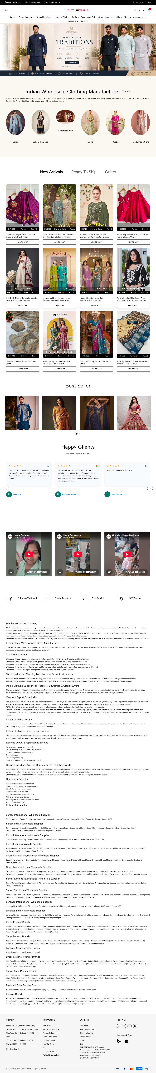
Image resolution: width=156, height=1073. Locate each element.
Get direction (11, 1049)
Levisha (103, 961)
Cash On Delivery (50, 1037)
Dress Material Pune (90, 871)
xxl (61, 289)
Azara (109, 961)
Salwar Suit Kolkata (70, 897)
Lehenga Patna (82, 915)
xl (56, 289)
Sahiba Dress (67, 975)
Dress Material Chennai (138, 874)
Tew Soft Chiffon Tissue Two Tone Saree (21, 362)
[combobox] (9, 10)
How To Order (48, 1044)
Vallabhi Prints (46, 1004)
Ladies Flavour (92, 927)
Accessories (138, 17)
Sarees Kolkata (42, 831)
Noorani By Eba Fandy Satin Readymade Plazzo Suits (92, 299)
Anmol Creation (133, 941)
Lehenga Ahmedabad (14, 918)
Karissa (55, 929)
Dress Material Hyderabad (36, 871)
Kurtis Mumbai (12, 848)
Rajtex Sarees (11, 998)
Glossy (146, 964)
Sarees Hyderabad (27, 828)
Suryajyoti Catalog (51, 998)
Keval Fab (19, 990)
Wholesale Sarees (13, 659)
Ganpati (75, 964)
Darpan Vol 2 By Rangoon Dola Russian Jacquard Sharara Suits (57, 299)
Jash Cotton (61, 961)
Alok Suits (10, 961)
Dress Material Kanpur (14, 874)
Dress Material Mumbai (15, 871)
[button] (76, 433)
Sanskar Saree (58, 941)
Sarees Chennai (55, 831)
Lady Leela (115, 929)
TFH (142, 941)
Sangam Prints (35, 941)
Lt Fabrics (121, 941)
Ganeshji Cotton (119, 961)
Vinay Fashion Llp (13, 978)
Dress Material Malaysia (15, 860)
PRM (58, 927)
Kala (96, 961)
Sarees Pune (63, 828)
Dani (88, 975)
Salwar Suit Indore (63, 895)
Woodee (9, 929)
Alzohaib (48, 981)
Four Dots (93, 978)
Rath (80, 941)
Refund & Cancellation (52, 1055)
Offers (110, 171)
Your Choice (11, 975)
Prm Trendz (57, 964)
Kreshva (37, 1004)
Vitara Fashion (104, 927)
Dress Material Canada (50, 860)
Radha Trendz (78, 990)
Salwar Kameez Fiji (33, 883)
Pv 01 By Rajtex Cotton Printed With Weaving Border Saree (133, 362)
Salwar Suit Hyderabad (31, 895)
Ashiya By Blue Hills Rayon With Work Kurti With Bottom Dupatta (131, 299)
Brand (82, 1040)
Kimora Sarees (76, 943)
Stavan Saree (104, 941)
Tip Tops (20, 932)
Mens (126, 17)
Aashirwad (35, 975)
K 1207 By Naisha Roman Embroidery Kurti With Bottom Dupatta (22, 299)
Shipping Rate (48, 1051)
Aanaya (79, 1004)
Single (83, 21)
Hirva (78, 929)
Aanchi (22, 1004)
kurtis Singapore (59, 840)
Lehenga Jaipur (95, 915)
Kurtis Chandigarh (122, 848)
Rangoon (51, 927)
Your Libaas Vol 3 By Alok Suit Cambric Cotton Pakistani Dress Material (94, 235)
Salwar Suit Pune (78, 895)
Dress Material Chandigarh (56, 874)
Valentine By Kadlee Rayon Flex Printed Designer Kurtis (57, 362)
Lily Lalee (24, 929)
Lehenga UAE (116, 906)
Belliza (76, 961)
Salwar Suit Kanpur (123, 895)
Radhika (17, 927)
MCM (9, 967)
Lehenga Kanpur (108, 915)
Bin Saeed (103, 964)
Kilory (103, 975)
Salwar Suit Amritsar (53, 897)
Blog (81, 1044)
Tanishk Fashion (111, 978)
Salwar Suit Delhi (48, 895)
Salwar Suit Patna (92, 895)
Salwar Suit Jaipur (108, 895)
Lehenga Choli (61, 17)
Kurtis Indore (49, 848)
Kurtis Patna (71, 848)
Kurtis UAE (100, 840)
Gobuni (18, 943)
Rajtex (67, 941)
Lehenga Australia (53, 906)
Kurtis (74, 17)
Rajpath (74, 941)
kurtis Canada (33, 840)
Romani (70, 961)
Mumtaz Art (50, 961)
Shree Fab (10, 990)
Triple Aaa (67, 964)
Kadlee (31, 929)
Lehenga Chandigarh (141, 915)
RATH (56, 1001)
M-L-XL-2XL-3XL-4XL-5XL (133, 289)
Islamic (108, 17)
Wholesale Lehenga (13, 670)
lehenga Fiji (25, 906)
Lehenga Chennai (60, 918)
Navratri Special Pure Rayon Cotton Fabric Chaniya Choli (132, 235)
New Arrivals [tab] (51, 171)
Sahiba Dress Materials (136, 961)
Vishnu (56, 1004)
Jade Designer (90, 990)
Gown (100, 17)
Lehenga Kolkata (45, 918)
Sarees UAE (106, 819)
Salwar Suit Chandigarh (15, 897)
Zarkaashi (59, 943)
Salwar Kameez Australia (71, 883)
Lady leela (106, 998)
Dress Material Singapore (90, 860)
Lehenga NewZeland (101, 906)
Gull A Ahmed (92, 964)
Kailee (44, 927)
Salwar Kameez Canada (52, 883)
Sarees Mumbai (12, 828)
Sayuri (19, 975)
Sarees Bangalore (112, 828)
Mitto (8, 932)
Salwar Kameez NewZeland (135, 883)
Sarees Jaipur (86, 828)
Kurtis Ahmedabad (138, 848)
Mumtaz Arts (26, 978)
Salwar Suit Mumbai (13, 895)
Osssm (107, 929)
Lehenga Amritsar (31, 918)
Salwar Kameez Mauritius (114, 883)
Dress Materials (43, 17)
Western (72, 21)
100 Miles (39, 929)
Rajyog (86, 941)
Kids (118, 17)
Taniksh (9, 927)
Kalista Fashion (22, 941)
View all (125, 91)
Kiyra (52, 943)
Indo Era (71, 929)
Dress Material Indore (72, 871)
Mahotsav (10, 943)
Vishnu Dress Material (117, 964)
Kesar (36, 952)
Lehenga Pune (69, 915)
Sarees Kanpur (98, 828)
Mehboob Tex (138, 975)
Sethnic (113, 941)
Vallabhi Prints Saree (30, 943)
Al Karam (50, 978)
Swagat (58, 975)
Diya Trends (65, 927)
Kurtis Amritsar (12, 851)
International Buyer (87, 1029)
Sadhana (22, 964)
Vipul (102, 943)
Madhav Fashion (45, 964)
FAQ (44, 1048)
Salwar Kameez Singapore (93, 883)
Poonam (48, 929)
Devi (125, 927)
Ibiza (75, 975)
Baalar (15, 964)
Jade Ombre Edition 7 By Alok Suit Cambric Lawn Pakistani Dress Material (58, 235)
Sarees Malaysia (12, 819)
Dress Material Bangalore (34, 874)
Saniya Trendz (132, 978)
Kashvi (90, 943)
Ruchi (96, 943)
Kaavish (142, 978)
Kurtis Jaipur (82, 848)
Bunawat (94, 941)
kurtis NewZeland (87, 840)
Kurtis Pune (60, 848)
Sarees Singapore (63, 819)
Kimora (129, 975)
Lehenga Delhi (43, 915)
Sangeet (142, 1001)
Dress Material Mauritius (110, 860)
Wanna (84, 929)
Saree (12, 17)
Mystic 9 (132, 929)
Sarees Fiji (24, 819)
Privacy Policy (48, 1033)
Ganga (8, 964)
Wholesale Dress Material (16, 664)
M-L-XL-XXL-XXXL (22, 289)
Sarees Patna (75, 828)
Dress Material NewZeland (132, 860)
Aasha (61, 990)
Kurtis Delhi (38, 848)
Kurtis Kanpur (94, 848)
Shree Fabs (60, 978)
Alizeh (74, 927)
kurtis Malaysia (12, 840)
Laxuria (15, 1004)
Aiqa (98, 975)
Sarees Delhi (40, 828)
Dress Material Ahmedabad (78, 874)
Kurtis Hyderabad (25, 848)
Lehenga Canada (38, 906)
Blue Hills (124, 929)
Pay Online (84, 1026)
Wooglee (92, 929)
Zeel (14, 952)
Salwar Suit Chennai (86, 897)
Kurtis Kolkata (24, 851)
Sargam (82, 975)
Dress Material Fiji (33, 860)
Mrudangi (63, 929)
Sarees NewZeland (93, 819)
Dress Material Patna (108, 871)
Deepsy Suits (120, 975)
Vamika (54, 932)
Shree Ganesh (24, 967)
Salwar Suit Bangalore (140, 895)
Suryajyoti (33, 961)
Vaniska (136, 927)
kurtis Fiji (22, 840)
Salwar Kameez (25, 17)
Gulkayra (43, 975)
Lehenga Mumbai (13, 915)
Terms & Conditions (51, 1029)
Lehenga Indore (56, 915)
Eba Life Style (72, 981)
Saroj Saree (47, 941)
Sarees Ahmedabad (13, 831)
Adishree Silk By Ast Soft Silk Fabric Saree (95, 362)
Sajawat (26, 975)
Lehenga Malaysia (13, 906)
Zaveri (81, 981)
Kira (84, 943)
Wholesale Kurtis (12, 662)
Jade (140, 964)
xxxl (68, 289)
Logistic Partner (49, 1040)
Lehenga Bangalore (124, 915)
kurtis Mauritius (73, 840)
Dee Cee (81, 927)
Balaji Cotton (132, 964)
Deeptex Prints (37, 998)
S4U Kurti (64, 1001)
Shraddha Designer (31, 990)
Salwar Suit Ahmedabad (35, 897)
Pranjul (41, 961)
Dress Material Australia (69, 860)
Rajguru (29, 1004)
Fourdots (61, 981)
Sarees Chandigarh (128, 828)
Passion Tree (117, 927)
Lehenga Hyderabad (28, 915)
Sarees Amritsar (29, 831)
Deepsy (83, 964)
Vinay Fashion (32, 964)
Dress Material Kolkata (118, 874)
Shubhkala (21, 952)
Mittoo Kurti (127, 1001)
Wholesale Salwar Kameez (16, 667)
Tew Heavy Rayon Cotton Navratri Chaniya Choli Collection (20, 235)
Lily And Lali (116, 998)
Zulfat (15, 967)
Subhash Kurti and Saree (30, 927)
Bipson (83, 961)
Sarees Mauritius (77, 819)
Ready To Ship (84, 171)
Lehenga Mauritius (85, 906)
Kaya (130, 927)
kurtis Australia (46, 840)
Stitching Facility (86, 1033)
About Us (46, 1026)
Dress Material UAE (13, 863)
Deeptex (143, 927)
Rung (14, 932)
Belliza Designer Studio (26, 981)
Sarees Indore (51, 828)
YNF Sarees (44, 943)
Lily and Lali (141, 929)
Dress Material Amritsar (99, 874)
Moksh (16, 929)
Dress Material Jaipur (125, 871)
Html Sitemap (85, 1037)
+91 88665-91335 (19, 1044)
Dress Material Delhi (55, 871)
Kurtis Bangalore (107, 848)
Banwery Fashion (72, 978)
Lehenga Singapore (68, 906)
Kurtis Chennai (37, 851)
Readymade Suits (88, 17)
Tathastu (29, 952)
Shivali (47, 932)
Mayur (25, 961)
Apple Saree (10, 941)
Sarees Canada (35, 819)
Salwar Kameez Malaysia (15, 883)
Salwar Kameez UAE (14, 886)
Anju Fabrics (38, 932)
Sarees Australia (49, 819)
